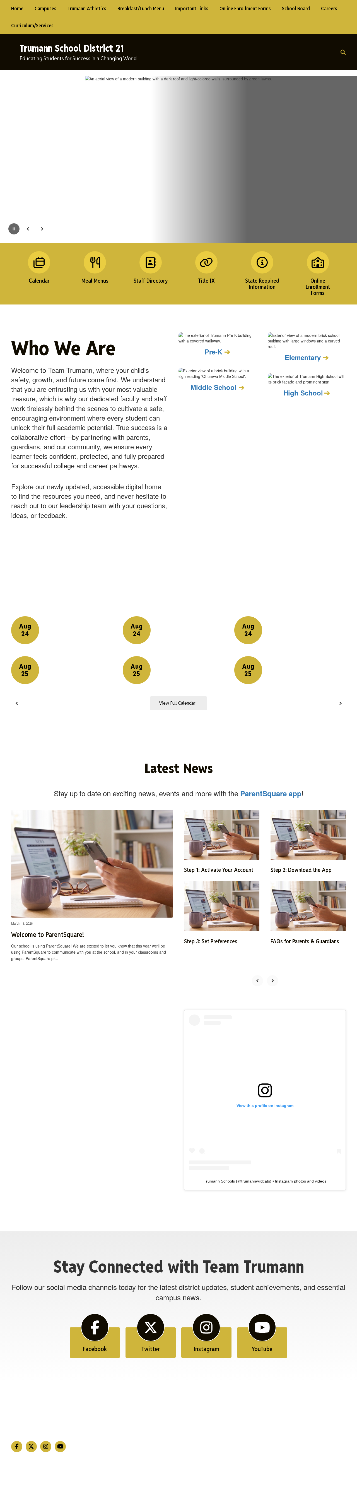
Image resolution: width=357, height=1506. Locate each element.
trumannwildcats (255, 1181)
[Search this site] (343, 52)
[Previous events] (16, 703)
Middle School (213, 387)
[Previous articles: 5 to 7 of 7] (257, 980)
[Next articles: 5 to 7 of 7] (272, 980)
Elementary (303, 357)
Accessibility (332, 1410)
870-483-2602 (38, 1427)
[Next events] (340, 703)
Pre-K (213, 351)
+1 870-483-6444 (48, 1419)
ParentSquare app (270, 793)
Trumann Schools (219, 1181)
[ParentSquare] (178, 1490)
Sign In (325, 1420)
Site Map (328, 1400)
